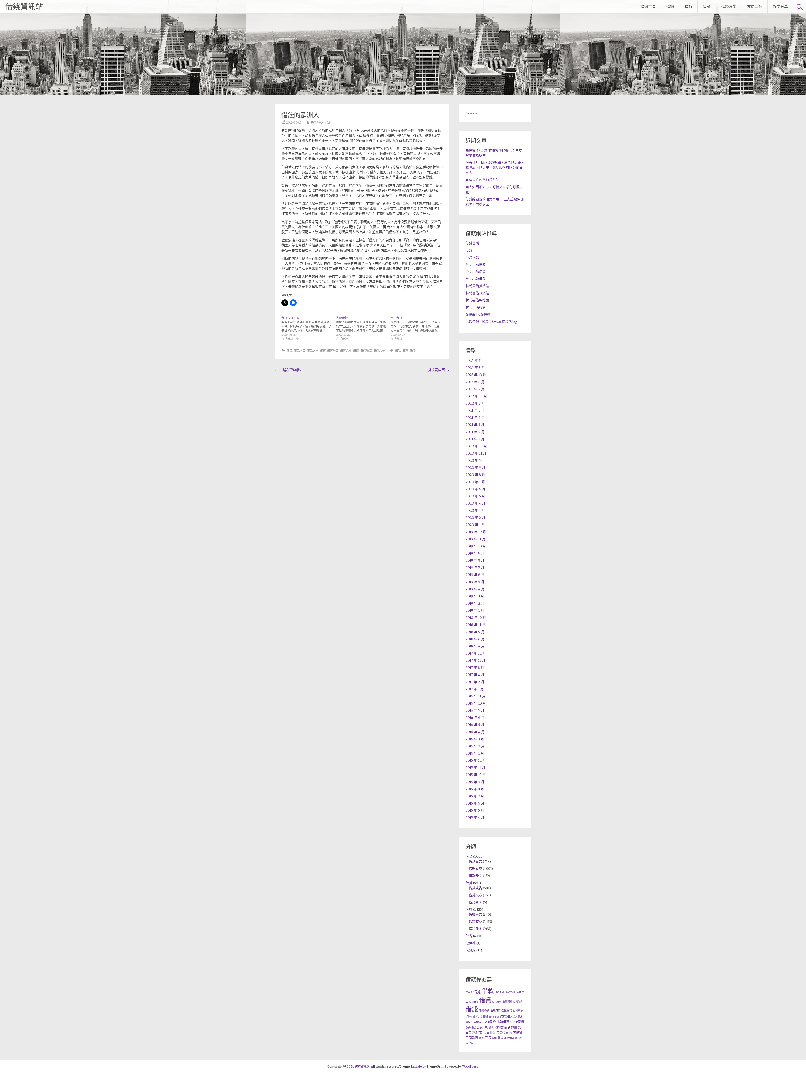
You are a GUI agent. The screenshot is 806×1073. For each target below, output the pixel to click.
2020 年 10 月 (476, 460)
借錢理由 (471, 1016)
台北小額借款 (476, 279)
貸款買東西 (438, 370)
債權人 (477, 1022)
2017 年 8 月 (475, 667)
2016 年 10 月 (476, 703)
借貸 (688, 6)
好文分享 (780, 6)
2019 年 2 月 (475, 603)
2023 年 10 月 (476, 375)
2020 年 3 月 (475, 510)
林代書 (477, 1032)
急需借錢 (471, 1027)
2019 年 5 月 (475, 582)
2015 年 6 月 (475, 803)
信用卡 (469, 992)
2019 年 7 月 (475, 567)
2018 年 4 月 (475, 646)
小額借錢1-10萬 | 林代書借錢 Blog (491, 322)
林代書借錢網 (476, 307)
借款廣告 (300, 350)
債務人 (469, 1022)
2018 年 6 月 (475, 639)
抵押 (497, 1027)
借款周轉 (499, 992)
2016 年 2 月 (475, 746)
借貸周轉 (496, 1001)
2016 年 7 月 (475, 710)
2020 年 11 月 (476, 453)
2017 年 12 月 (476, 653)
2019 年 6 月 (475, 575)
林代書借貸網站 (477, 286)
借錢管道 (482, 1017)
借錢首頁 (648, 6)
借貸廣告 (333, 350)
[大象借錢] (363, 328)
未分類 (471, 950)
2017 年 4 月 (475, 675)
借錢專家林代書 (320, 122)
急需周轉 (482, 1027)
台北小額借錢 (476, 264)
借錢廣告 (366, 350)
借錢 (670, 6)
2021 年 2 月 (475, 432)
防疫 (471, 1043)
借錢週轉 (506, 1017)
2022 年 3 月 (475, 403)
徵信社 (471, 943)
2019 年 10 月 (476, 546)
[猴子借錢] (418, 328)
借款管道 (473, 1001)
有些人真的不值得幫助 (482, 180)
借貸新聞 (475, 902)
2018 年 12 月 (476, 617)
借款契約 (510, 992)
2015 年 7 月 (475, 796)
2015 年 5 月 (475, 810)
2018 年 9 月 (475, 632)
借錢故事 (518, 1010)
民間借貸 (516, 1032)
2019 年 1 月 (475, 610)
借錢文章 (379, 350)
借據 (477, 991)
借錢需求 (518, 1016)
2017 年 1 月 (475, 689)
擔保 (503, 1027)
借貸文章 (346, 350)
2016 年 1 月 (475, 753)
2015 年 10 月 (476, 775)
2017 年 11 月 (475, 660)
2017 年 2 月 (475, 682)
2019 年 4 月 (475, 589)
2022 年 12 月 (476, 396)
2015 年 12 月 (476, 760)
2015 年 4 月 (475, 817)
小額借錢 (517, 1022)
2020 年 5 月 (475, 496)
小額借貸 (503, 1022)
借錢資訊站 (24, 6)
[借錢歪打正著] (308, 328)
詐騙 (494, 1038)
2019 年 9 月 (475, 553)
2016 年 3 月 (475, 739)
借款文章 (313, 350)
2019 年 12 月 (476, 532)
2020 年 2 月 (475, 517)
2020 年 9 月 (475, 467)
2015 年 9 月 (475, 782)
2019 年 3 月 (475, 596)
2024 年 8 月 (475, 368)
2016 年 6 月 (475, 717)
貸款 (500, 1038)
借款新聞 (475, 876)
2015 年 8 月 (475, 789)
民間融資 (472, 1038)
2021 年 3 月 (475, 425)
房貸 (491, 1027)
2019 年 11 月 (475, 539)
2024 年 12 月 (476, 360)
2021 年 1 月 (475, 439)
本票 (468, 1033)
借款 (706, 6)
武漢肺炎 (489, 1033)
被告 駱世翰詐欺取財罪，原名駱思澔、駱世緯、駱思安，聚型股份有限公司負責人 (495, 167)
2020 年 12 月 (476, 446)
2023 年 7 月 (475, 389)
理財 (481, 1038)
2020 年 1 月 (475, 525)
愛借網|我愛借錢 (478, 314)
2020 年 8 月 (475, 475)
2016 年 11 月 (475, 696)
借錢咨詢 (728, 6)
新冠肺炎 (514, 1027)
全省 (469, 936)
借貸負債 (517, 1001)
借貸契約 (507, 1001)
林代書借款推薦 (477, 300)
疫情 (487, 1038)
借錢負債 (494, 1016)
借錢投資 (506, 1010)
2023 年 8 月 (475, 382)
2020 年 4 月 (475, 503)
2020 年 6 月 (475, 489)
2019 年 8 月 (475, 560)
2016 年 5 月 (475, 725)
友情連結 (754, 6)
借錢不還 (484, 1010)
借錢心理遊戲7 (288, 370)
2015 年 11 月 (475, 767)
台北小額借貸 (476, 272)
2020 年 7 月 (475, 482)
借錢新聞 (475, 929)
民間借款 (502, 1033)
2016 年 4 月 (475, 732)
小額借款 (472, 257)
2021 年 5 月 (475, 410)
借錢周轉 (495, 1010)
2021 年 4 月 (475, 418)
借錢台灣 (472, 243)
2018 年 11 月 (475, 625)
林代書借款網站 (477, 293)
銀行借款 (509, 1038)
